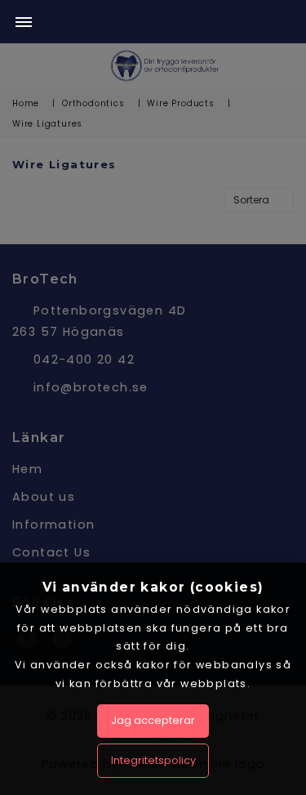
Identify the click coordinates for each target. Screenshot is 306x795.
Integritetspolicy (153, 760)
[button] (23, 23)
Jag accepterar (153, 720)
